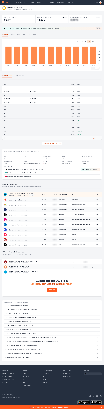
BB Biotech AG (13, 239)
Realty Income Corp (14, 199)
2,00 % (54, 262)
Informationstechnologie (78, 204)
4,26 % (44, 194)
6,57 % (54, 267)
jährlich (61, 214)
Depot (71, 2)
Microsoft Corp (13, 204)
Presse (45, 382)
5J (89, 41)
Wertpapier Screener (8, 379)
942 (68, 267)
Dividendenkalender (20, 2)
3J (85, 41)
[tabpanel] (52, 55)
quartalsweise (63, 194)
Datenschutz (67, 376)
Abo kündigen (27, 385)
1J (82, 41)
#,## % (74, 19)
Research (5, 382)
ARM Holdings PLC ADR (15, 244)
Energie (73, 234)
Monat (97, 68)
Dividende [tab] (5, 34)
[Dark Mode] (96, 2)
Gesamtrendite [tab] (32, 34)
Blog (44, 379)
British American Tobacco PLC (17, 209)
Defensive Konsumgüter (77, 209)
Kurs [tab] (24, 34)
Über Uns (46, 373)
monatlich (62, 199)
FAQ (24, 379)
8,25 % (54, 194)
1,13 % (74, 267)
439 (68, 262)
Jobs (44, 376)
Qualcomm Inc (12, 229)
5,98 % (44, 209)
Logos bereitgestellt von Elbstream (11, 397)
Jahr (93, 68)
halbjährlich (93, 267)
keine (60, 244)
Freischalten (52, 290)
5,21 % (44, 199)
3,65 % (44, 234)
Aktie (97, 199)
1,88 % (54, 272)
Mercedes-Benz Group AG (15, 214)
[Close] (101, 407)
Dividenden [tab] (6, 75)
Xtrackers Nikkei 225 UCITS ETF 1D (19, 266)
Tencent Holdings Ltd (15, 224)
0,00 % (44, 244)
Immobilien (74, 199)
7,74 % (44, 214)
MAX (93, 41)
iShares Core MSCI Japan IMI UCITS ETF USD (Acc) (23, 271)
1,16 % (44, 224)
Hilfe (24, 382)
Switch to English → (64, 407)
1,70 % (74, 262)
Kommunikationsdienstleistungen (80, 219)
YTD (78, 41)
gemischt (73, 194)
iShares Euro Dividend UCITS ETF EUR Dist (21, 193)
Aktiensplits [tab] (19, 75)
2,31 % (44, 229)
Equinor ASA (12, 234)
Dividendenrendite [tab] (15, 34)
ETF (97, 194)
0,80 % (44, 204)
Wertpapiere (61, 2)
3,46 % (44, 219)
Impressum (66, 373)
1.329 (67, 272)
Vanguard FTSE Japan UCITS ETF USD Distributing (23, 261)
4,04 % (44, 239)
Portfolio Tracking (7, 376)
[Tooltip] (46, 161)
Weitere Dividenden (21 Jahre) (52, 143)
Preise (39, 2)
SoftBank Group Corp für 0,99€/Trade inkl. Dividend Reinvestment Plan (25, 169)
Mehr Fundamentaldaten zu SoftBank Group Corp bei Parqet (22, 172)
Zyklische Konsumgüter (77, 214)
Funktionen (31, 2)
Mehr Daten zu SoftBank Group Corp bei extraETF (20, 176)
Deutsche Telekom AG (15, 219)
